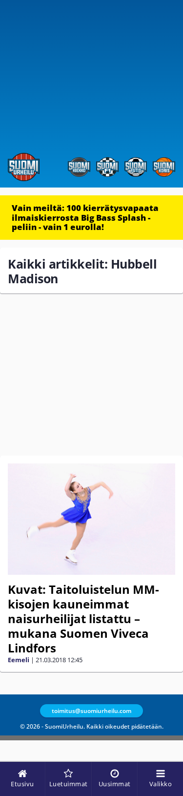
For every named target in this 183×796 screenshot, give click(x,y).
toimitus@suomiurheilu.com (91, 711)
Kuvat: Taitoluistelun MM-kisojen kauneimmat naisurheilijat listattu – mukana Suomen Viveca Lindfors (83, 618)
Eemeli (18, 659)
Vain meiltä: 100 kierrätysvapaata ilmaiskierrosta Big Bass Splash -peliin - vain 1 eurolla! (85, 217)
